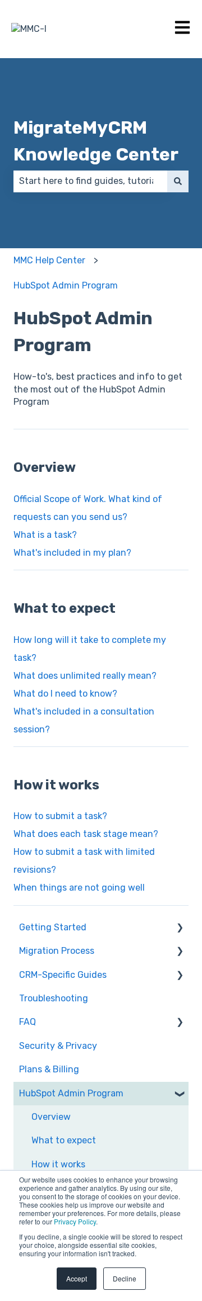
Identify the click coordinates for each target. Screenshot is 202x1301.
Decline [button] (124, 1278)
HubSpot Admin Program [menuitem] (71, 1093)
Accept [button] (76, 1278)
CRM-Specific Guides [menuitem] (63, 974)
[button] (180, 928)
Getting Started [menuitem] (52, 927)
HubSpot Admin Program (65, 285)
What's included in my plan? (72, 552)
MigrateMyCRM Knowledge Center (95, 141)
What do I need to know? (65, 693)
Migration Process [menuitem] (56, 950)
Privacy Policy (75, 1221)
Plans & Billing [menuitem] (49, 1069)
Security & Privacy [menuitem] (58, 1045)
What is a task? (45, 534)
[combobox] (90, 181)
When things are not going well (79, 887)
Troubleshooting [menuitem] (53, 998)
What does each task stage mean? (85, 834)
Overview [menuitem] (51, 1116)
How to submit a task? (60, 816)
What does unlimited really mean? (85, 675)
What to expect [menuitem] (63, 1140)
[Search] (178, 181)
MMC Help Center (49, 260)
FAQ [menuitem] (27, 1021)
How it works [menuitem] (58, 1164)
